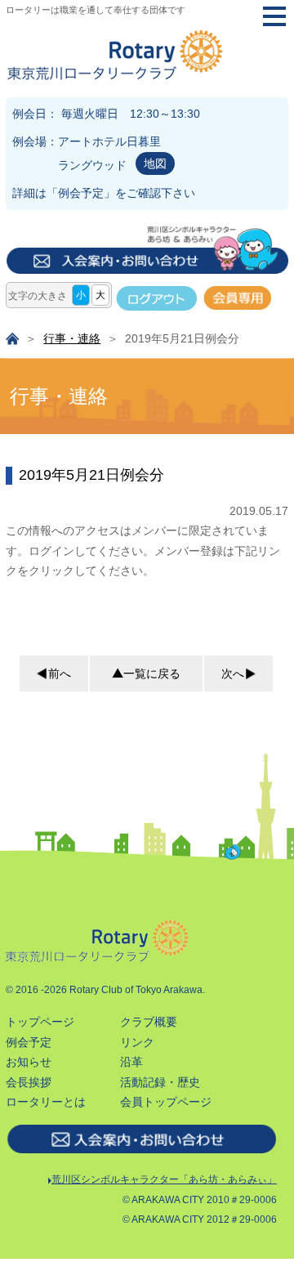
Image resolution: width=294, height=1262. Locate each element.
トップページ (40, 1021)
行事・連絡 (71, 338)
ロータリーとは (46, 1101)
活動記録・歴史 (160, 1082)
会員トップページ (166, 1101)
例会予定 (81, 192)
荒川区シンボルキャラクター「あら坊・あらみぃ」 (164, 1179)
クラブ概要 (148, 1021)
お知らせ (28, 1061)
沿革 (131, 1061)
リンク (137, 1042)
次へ (232, 673)
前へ (59, 673)
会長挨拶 (28, 1082)
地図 (155, 163)
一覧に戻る (151, 673)
